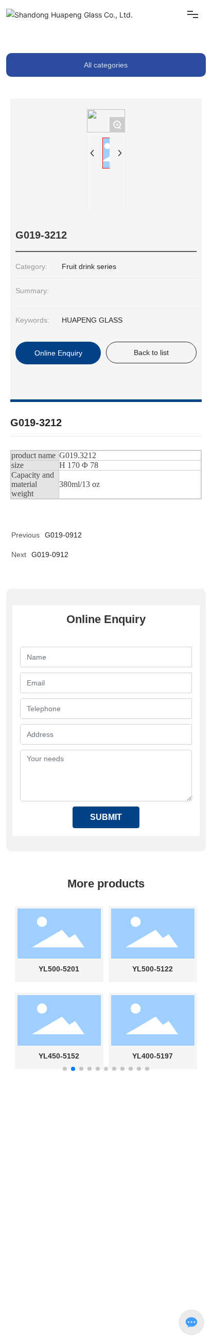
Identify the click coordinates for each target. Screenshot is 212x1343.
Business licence (71, 1306)
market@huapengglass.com (72, 1264)
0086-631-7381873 (121, 1178)
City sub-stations (121, 1306)
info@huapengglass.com (46, 1190)
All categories (106, 65)
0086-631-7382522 (140, 1190)
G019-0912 (49, 554)
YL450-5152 (59, 1056)
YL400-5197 (152, 1056)
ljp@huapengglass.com (65, 1239)
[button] (65, 1069)
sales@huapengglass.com (49, 1215)
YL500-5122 (152, 969)
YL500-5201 (59, 969)
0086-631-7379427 (148, 1251)
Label (36, 1306)
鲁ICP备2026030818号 (39, 1315)
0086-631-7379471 (144, 1202)
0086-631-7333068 (146, 1227)
